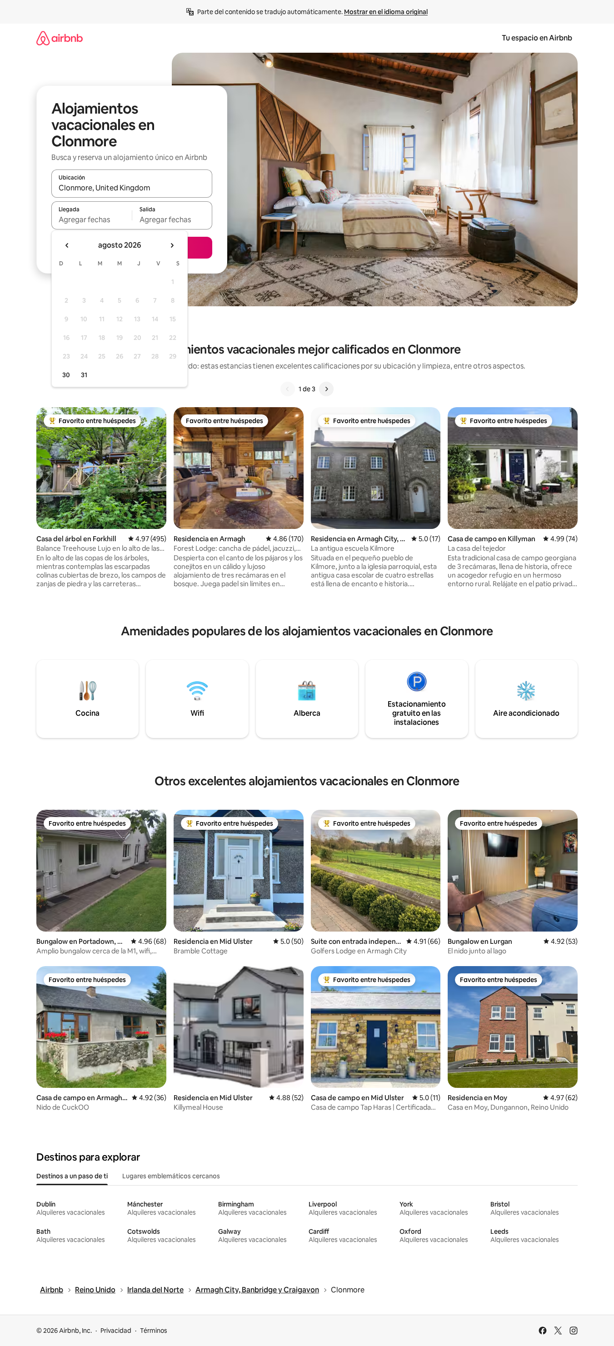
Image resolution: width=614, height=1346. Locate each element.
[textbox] (92, 219)
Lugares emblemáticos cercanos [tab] (171, 1176)
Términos (153, 1330)
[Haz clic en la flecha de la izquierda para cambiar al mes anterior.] (67, 245)
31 (84, 375)
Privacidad (115, 1330)
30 (66, 375)
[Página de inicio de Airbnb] (59, 38)
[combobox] (132, 187)
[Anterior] (287, 389)
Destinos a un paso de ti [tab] (72, 1176)
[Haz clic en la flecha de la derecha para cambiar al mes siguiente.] (172, 245)
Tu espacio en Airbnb (537, 38)
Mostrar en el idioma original (386, 12)
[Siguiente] (326, 389)
